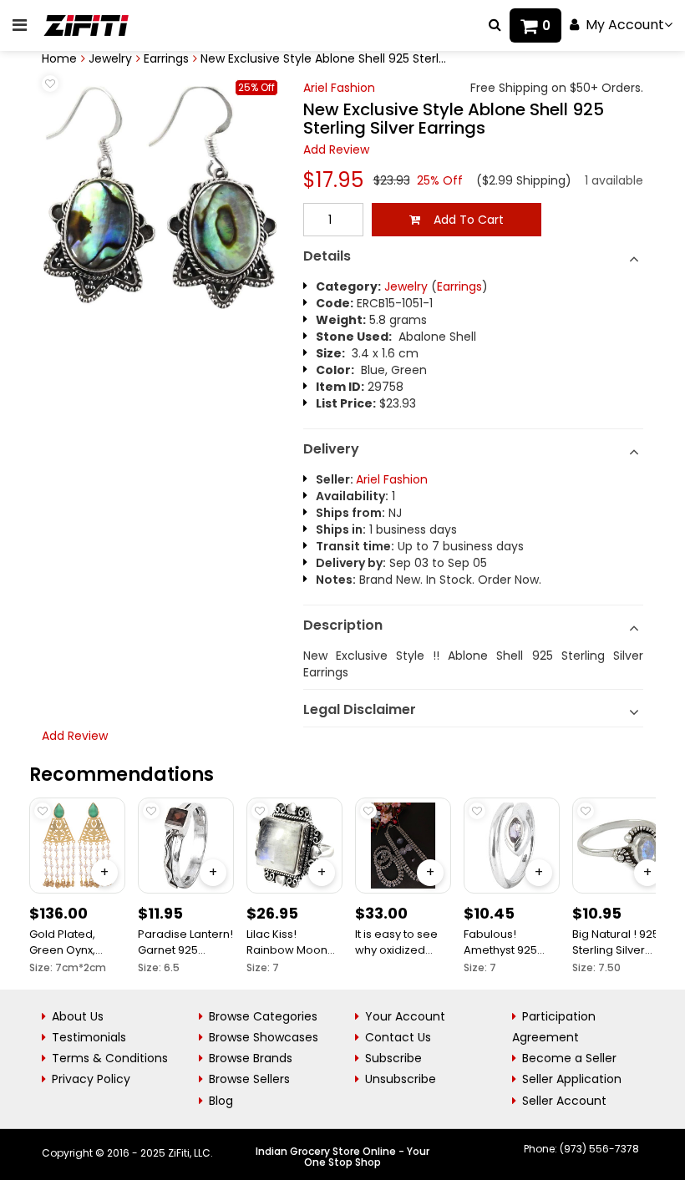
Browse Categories (263, 1016)
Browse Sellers (249, 1079)
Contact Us (398, 1037)
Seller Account (564, 1100)
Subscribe (393, 1058)
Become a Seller (569, 1058)
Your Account (405, 1016)
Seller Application (572, 1079)
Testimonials (89, 1037)
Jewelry (110, 58)
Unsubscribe (400, 1079)
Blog (221, 1100)
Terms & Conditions (110, 1058)
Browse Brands (250, 1058)
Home (59, 58)
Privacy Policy (91, 1079)
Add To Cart (462, 219)
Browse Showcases (263, 1037)
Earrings (166, 58)
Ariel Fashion (339, 87)
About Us (78, 1016)
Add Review (336, 149)
